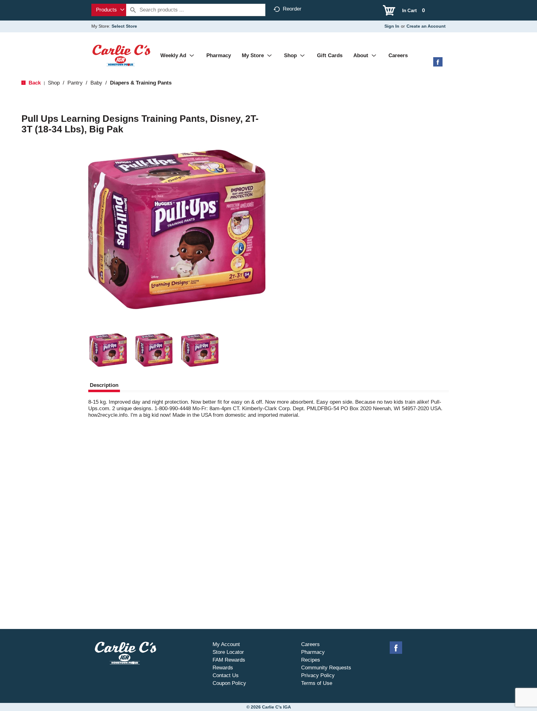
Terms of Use (316, 683)
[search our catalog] (133, 10)
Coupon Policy (229, 683)
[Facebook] (438, 64)
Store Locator (228, 652)
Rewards (223, 668)
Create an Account (426, 26)
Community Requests (326, 668)
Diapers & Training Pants (141, 83)
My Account (226, 644)
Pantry (75, 83)
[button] (108, 350)
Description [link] (104, 385)
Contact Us (226, 675)
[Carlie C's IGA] (121, 55)
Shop (54, 83)
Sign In (391, 26)
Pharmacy (313, 652)
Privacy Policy (318, 675)
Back (34, 83)
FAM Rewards (229, 660)
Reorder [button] (292, 9)
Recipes (310, 660)
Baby (96, 83)
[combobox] (108, 10)
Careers (310, 644)
